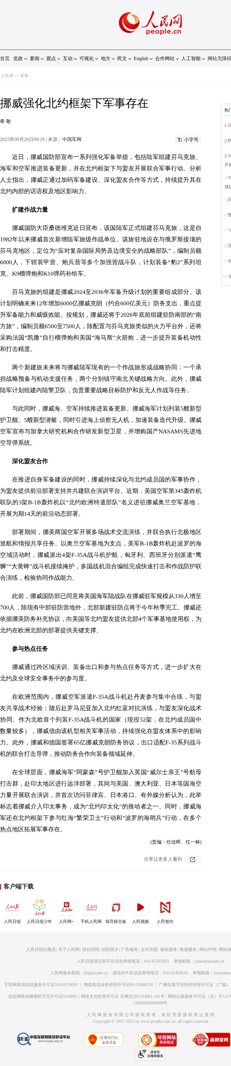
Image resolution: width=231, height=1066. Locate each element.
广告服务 (129, 949)
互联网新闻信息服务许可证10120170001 (41, 984)
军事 (24, 76)
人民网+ (66, 921)
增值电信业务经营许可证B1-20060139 (118, 984)
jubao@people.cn (209, 961)
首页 (5, 58)
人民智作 (165, 921)
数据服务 (188, 949)
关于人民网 (68, 949)
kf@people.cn (96, 973)
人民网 (7, 76)
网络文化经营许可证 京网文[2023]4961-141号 (123, 996)
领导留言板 (115, 921)
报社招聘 (90, 949)
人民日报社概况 (41, 949)
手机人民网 (91, 921)
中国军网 (72, 139)
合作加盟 (149, 949)
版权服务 (168, 949)
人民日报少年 (39, 921)
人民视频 (140, 921)
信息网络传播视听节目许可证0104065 (43, 996)
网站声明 (207, 949)
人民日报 (12, 921)
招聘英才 (110, 949)
